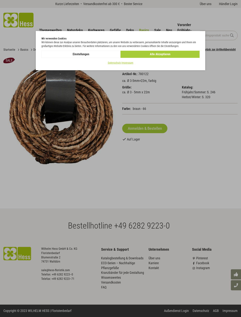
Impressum (127, 62)
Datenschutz (114, 62)
